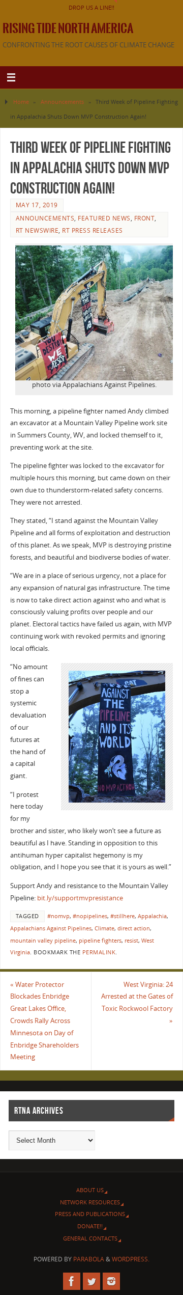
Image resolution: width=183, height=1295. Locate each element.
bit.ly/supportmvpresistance (80, 898)
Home (21, 101)
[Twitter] (91, 1281)
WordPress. (130, 1259)
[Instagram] (111, 1281)
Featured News (104, 218)
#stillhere (122, 916)
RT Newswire (37, 230)
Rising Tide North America (68, 28)
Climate (104, 928)
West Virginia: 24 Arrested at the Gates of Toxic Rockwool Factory (137, 1002)
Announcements (62, 101)
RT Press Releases (92, 230)
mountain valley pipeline (43, 940)
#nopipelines (90, 916)
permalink (99, 952)
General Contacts (90, 1238)
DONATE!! (90, 1226)
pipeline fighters (100, 940)
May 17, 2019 (37, 205)
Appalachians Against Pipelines (51, 928)
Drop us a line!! (91, 7)
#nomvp (58, 916)
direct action (133, 928)
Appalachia (152, 916)
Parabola (88, 1259)
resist (131, 940)
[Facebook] (71, 1281)
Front (144, 218)
